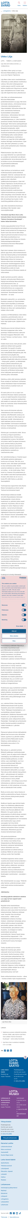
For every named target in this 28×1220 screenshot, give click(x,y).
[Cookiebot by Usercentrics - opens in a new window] (19, 578)
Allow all (14, 631)
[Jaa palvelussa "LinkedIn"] (11, 1051)
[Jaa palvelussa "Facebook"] (5, 1051)
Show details (19, 626)
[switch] (24, 610)
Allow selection (14, 636)
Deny (14, 640)
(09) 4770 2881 (20, 1081)
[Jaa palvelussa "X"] (8, 1051)
